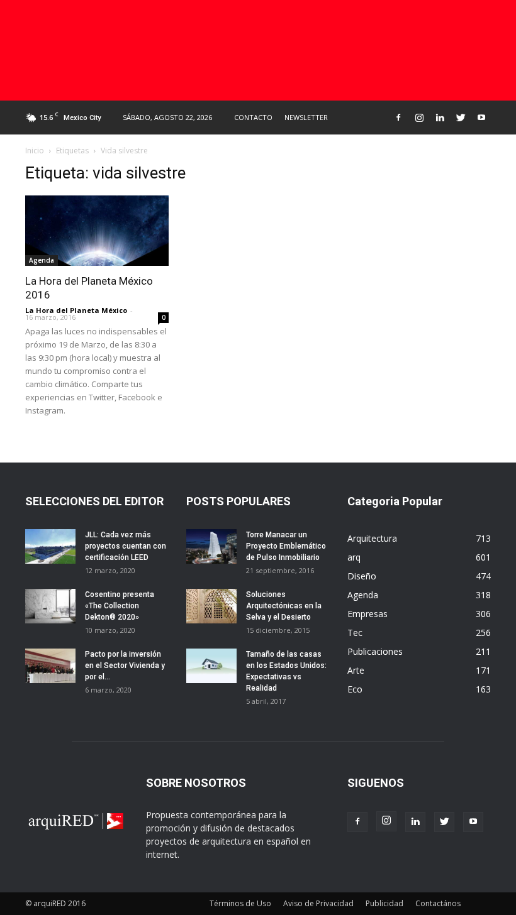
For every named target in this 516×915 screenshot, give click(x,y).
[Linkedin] (439, 117)
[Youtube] (481, 117)
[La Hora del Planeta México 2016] (97, 230)
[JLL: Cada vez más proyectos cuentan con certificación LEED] (50, 546)
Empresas (367, 614)
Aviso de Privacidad (318, 903)
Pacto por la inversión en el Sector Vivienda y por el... (125, 665)
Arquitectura (372, 538)
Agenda (41, 260)
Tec (354, 632)
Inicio (34, 150)
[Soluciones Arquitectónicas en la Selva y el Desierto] (211, 606)
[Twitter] (460, 117)
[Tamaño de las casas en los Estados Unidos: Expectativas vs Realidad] (211, 666)
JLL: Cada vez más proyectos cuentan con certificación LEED (125, 546)
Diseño (361, 576)
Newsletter (306, 117)
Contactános (438, 903)
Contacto (253, 117)
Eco (354, 689)
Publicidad (384, 903)
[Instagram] (419, 117)
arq (354, 557)
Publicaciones (375, 651)
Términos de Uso (240, 903)
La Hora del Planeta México (76, 310)
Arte (355, 670)
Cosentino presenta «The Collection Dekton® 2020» (119, 606)
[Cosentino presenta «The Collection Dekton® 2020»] (50, 606)
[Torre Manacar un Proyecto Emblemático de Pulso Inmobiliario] (211, 546)
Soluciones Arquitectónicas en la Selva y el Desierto (284, 606)
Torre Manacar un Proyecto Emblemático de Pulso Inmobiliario (286, 546)
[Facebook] (398, 117)
